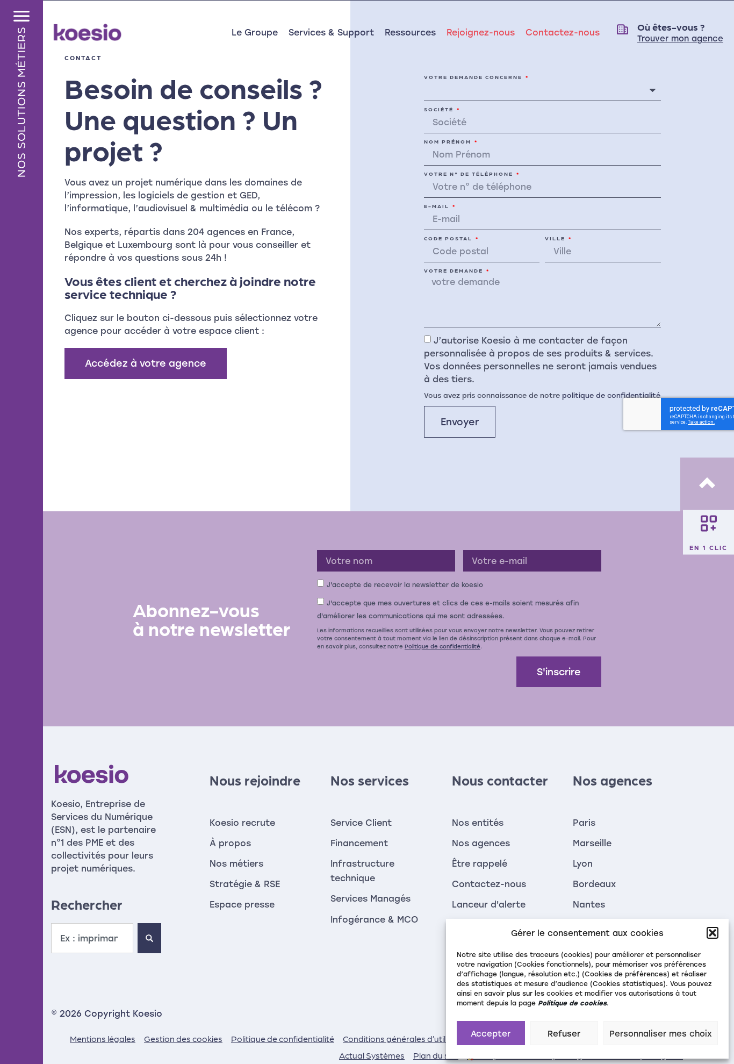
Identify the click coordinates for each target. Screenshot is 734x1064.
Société (440, 109)
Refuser (564, 1033)
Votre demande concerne (474, 77)
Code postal (449, 238)
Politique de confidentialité (442, 646)
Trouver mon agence (680, 38)
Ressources (410, 32)
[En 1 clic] (708, 523)
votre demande (454, 270)
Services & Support (331, 32)
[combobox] (92, 938)
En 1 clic (708, 546)
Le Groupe (255, 32)
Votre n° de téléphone (469, 173)
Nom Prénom (448, 141)
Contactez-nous (563, 32)
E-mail (437, 206)
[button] (712, 932)
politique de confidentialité (611, 394)
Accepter (490, 1033)
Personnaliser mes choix (660, 1033)
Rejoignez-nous (481, 32)
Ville (556, 238)
